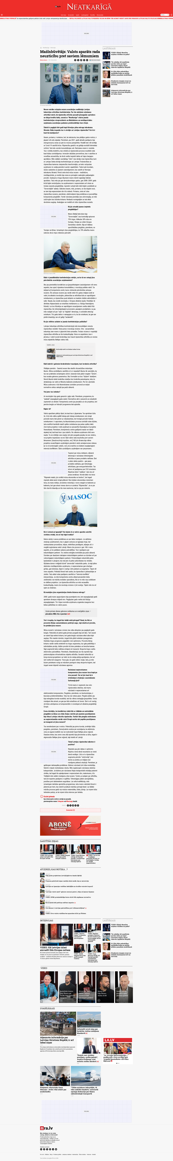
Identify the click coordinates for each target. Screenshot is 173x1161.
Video (44, 968)
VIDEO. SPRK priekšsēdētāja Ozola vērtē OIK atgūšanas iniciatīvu (68, 897)
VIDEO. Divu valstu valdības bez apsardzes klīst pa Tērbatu (66, 913)
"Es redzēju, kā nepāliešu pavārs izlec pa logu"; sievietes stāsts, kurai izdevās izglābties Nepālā (120, 64)
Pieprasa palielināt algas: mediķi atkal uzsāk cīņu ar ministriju (67, 881)
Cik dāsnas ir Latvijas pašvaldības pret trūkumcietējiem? (65, 908)
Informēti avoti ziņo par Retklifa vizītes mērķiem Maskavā (88, 1031)
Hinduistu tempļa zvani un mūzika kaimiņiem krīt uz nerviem (121, 82)
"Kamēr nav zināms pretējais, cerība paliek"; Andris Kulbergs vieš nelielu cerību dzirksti (87, 1058)
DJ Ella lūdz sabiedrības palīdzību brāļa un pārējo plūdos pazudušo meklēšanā (121, 73)
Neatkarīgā (46, 48)
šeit (68, 614)
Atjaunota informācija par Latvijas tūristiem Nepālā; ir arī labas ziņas (74, 355)
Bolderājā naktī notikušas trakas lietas (68, 349)
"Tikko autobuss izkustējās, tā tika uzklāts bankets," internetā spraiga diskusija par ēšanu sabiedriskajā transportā (84, 1090)
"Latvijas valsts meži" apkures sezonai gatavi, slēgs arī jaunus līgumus (70, 892)
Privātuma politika (57, 1154)
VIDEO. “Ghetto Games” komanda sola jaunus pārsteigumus (80, 936)
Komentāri (71, 15)
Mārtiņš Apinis (43, 60)
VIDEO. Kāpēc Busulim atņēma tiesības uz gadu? (120, 53)
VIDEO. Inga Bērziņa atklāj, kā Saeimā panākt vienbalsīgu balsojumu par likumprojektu (78, 858)
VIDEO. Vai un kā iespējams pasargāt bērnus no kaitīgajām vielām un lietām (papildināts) (93, 859)
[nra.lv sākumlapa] (58, 6)
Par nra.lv (42, 1154)
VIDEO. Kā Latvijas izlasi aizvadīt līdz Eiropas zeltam (46, 856)
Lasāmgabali (84, 15)
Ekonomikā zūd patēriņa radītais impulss (60, 902)
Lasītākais (109, 48)
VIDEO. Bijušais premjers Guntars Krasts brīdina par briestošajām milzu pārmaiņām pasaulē (94, 937)
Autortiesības (75, 1154)
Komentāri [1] (70, 810)
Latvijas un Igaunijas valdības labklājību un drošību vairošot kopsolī (69, 886)
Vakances (89, 1154)
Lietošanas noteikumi (67, 1154)
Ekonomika (100, 15)
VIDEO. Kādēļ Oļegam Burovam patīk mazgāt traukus (63, 856)
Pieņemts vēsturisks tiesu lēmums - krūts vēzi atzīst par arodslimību (53, 1089)
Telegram (61, 801)
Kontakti (94, 1154)
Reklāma (47, 1154)
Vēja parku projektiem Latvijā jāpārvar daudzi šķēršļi (64, 875)
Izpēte (77, 15)
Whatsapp (69, 801)
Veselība (92, 15)
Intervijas (63, 15)
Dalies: (64, 805)
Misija (51, 1154)
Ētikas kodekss (82, 1154)
